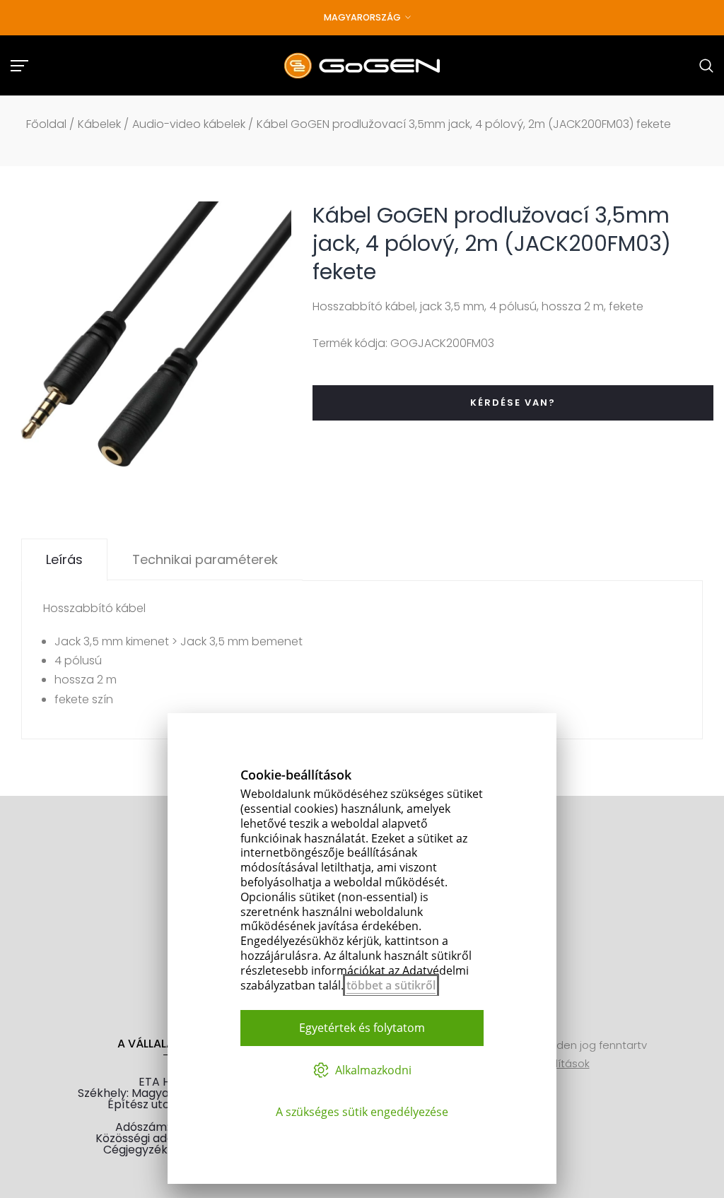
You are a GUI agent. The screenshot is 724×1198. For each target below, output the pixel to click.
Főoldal (46, 124)
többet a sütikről (391, 985)
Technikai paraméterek (205, 559)
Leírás (64, 559)
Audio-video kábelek (188, 124)
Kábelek (99, 124)
